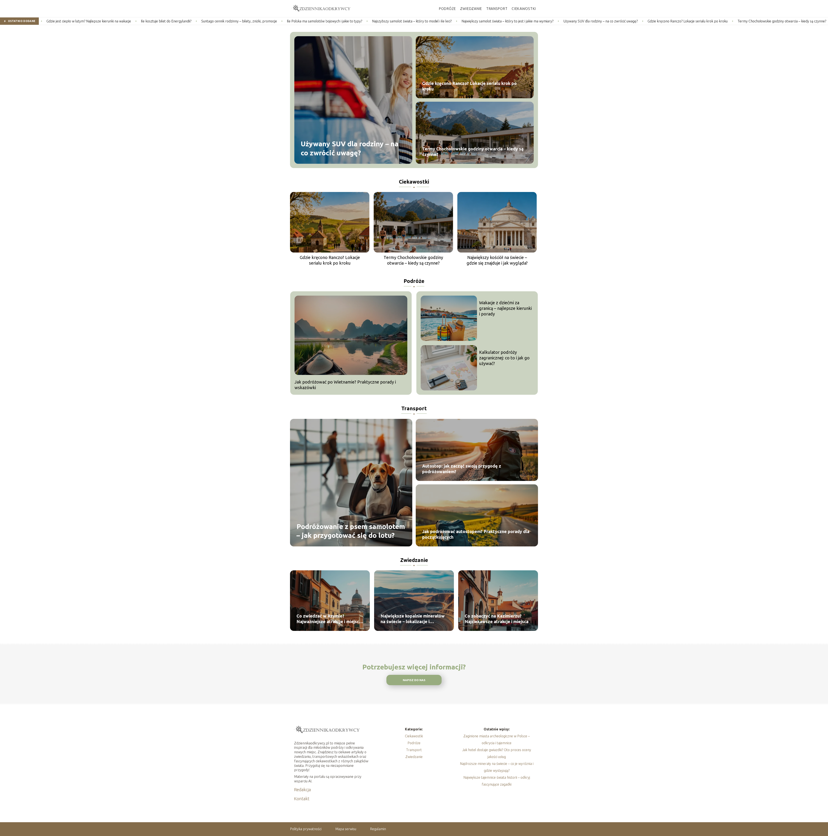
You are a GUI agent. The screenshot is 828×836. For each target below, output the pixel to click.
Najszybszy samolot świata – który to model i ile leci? (329, 21)
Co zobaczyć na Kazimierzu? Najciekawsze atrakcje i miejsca (496, 618)
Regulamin (378, 829)
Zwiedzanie (471, 9)
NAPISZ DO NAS (414, 680)
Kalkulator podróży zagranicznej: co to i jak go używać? (504, 358)
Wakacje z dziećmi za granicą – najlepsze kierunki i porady (505, 308)
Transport (496, 9)
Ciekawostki (524, 9)
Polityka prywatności (305, 829)
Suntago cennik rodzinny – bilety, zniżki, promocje (156, 21)
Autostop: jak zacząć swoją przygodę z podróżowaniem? (461, 468)
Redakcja (302, 789)
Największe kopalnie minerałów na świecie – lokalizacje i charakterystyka (413, 618)
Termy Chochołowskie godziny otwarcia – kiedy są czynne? (699, 21)
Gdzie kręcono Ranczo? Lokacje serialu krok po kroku (605, 21)
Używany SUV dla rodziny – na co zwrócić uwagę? (518, 21)
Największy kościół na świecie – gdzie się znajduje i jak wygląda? (497, 260)
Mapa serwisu (345, 829)
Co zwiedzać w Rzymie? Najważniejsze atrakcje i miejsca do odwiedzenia (328, 618)
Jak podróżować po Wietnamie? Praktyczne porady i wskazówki (345, 384)
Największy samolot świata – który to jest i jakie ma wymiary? (425, 21)
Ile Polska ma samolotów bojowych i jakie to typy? (242, 21)
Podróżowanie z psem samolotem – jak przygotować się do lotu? (350, 530)
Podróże (447, 9)
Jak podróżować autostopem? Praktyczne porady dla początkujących (475, 534)
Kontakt (301, 798)
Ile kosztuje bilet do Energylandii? (83, 21)
